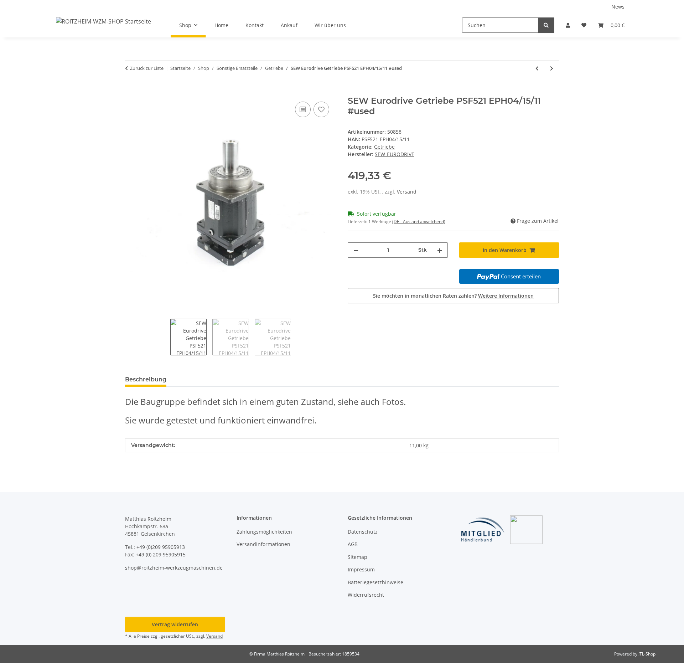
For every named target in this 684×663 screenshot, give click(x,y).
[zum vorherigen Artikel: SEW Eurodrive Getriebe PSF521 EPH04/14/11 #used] (537, 68)
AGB (353, 544)
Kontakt (254, 25)
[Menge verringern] (356, 250)
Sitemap (357, 557)
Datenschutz (363, 531)
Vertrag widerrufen (175, 624)
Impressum (361, 569)
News (618, 6)
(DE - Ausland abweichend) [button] (418, 222)
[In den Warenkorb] (130, 92)
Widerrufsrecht (366, 594)
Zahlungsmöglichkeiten (264, 531)
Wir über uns (330, 25)
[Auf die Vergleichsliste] (303, 109)
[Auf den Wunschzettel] (321, 109)
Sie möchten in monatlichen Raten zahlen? (453, 295)
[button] (568, 25)
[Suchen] (546, 25)
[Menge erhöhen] (439, 250)
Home (221, 25)
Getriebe (384, 146)
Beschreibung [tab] (145, 379)
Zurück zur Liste (147, 68)
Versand (406, 191)
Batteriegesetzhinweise (375, 582)
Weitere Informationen (506, 295)
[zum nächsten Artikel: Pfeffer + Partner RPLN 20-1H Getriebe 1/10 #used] (551, 68)
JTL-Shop (647, 654)
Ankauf (289, 25)
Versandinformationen (263, 544)
